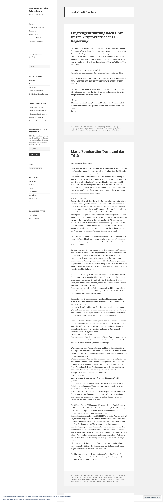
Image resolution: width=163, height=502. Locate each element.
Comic (31, 188)
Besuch (115, 475)
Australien (105, 475)
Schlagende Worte (35, 34)
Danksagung (33, 31)
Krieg (82, 479)
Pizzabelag (102, 479)
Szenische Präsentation (92, 131)
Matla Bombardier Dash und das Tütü (98, 153)
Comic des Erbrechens (36, 41)
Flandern (108, 127)
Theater (103, 131)
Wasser (99, 481)
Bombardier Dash (76, 477)
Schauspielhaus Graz (77, 131)
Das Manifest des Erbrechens (38, 10)
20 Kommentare (114, 131)
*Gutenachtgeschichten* (37, 27)
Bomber (85, 477)
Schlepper (32, 80)
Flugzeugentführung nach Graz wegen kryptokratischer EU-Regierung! (97, 37)
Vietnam (86, 481)
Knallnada (32, 87)
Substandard (75, 481)
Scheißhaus (110, 479)
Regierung (118, 129)
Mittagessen (33, 198)
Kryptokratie (89, 129)
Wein (103, 481)
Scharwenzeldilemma (36, 91)
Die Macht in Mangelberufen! (38, 94)
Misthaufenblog (109, 129)
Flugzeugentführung (77, 129)
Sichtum (122, 479)
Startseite (32, 24)
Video (31, 202)
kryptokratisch (98, 129)
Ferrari (101, 477)
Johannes (32, 107)
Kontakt (31, 45)
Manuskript (33, 195)
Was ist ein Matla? (35, 38)
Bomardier (121, 475)
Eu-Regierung (100, 127)
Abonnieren (34, 154)
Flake (105, 477)
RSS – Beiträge (33, 215)
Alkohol (98, 475)
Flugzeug (115, 127)
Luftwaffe (87, 479)
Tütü (81, 481)
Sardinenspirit (33, 84)
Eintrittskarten (93, 477)
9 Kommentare (113, 481)
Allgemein (32, 181)
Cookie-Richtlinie (46, 499)
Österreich (94, 479)
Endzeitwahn (33, 192)
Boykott (31, 185)
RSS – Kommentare (35, 218)
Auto (110, 475)
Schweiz (116, 479)
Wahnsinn (93, 481)
